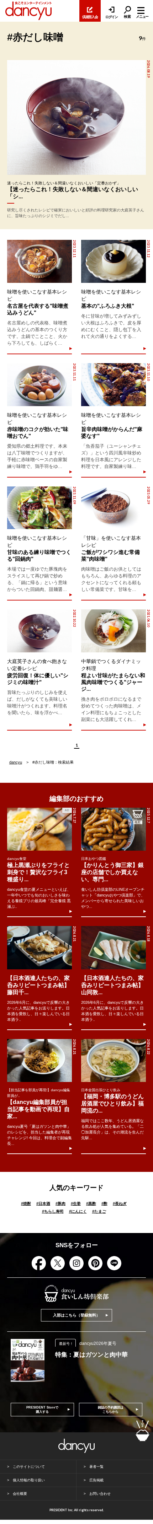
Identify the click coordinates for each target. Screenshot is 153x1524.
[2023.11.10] (113, 384)
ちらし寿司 (53, 1211)
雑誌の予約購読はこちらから (110, 1409)
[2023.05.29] (113, 507)
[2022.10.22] (39, 630)
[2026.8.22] (113, 1060)
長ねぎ (120, 1203)
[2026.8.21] (39, 947)
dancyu (15, 762)
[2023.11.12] (113, 261)
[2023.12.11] (39, 261)
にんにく (78, 1211)
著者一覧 (96, 1467)
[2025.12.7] (113, 829)
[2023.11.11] (39, 384)
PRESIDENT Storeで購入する (42, 1409)
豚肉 (60, 1203)
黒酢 (91, 1203)
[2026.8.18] (113, 947)
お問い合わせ (100, 1494)
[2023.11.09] (39, 507)
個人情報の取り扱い (29, 1480)
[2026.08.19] (76, 117)
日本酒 (43, 1203)
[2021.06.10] (113, 630)
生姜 (76, 1203)
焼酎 (26, 1203)
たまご (99, 1211)
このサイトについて (29, 1467)
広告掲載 (96, 1480)
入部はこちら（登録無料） (76, 1315)
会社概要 (20, 1494)
